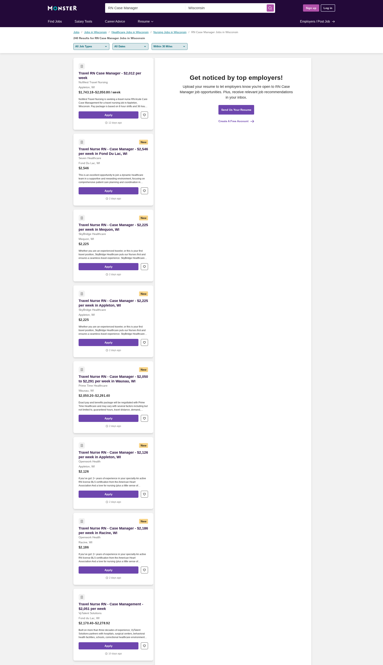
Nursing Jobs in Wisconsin (170, 32)
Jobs (76, 32)
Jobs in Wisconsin (95, 32)
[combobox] (145, 8)
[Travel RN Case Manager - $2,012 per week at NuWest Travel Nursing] (113, 93)
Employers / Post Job (315, 21)
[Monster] (62, 8)
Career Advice (115, 21)
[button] (270, 8)
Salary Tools (83, 21)
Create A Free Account (233, 121)
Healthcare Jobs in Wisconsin (130, 32)
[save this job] (144, 115)
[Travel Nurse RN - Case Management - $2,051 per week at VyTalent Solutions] (113, 624)
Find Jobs (55, 21)
